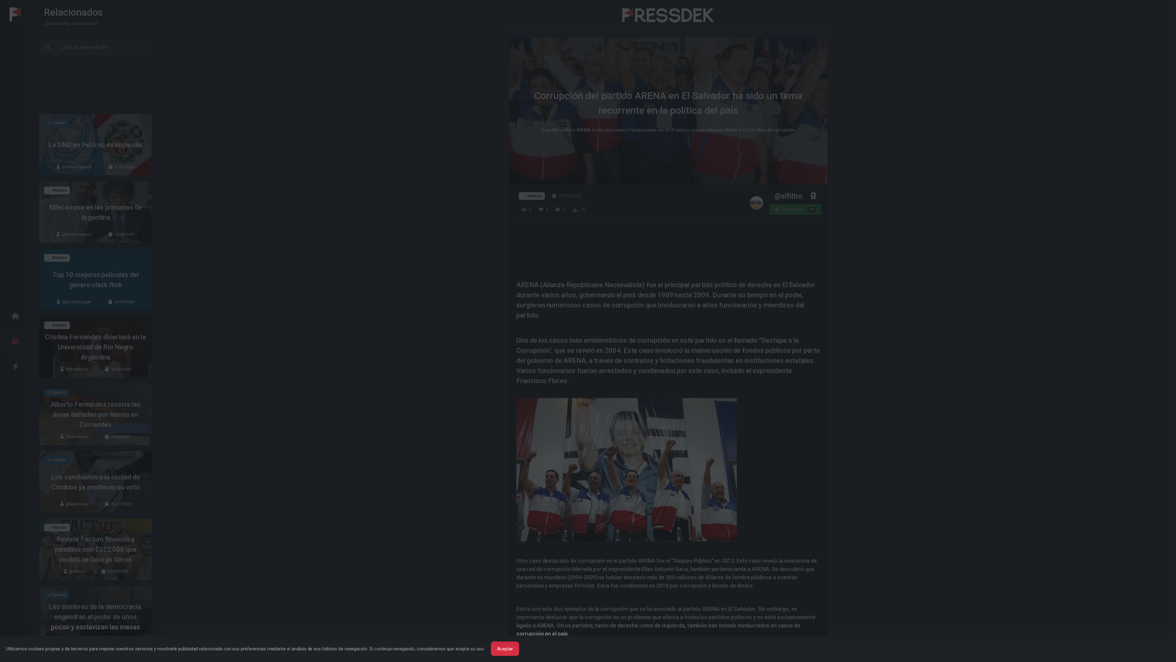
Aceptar (505, 649)
